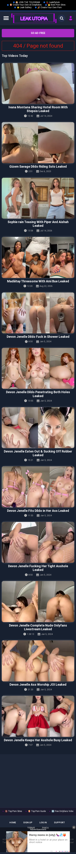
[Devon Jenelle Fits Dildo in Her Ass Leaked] (38, 486)
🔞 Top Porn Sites (13, 811)
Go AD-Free (38, 33)
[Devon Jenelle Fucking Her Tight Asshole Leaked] (38, 542)
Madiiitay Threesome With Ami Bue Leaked (38, 281)
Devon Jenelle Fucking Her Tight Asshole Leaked (38, 568)
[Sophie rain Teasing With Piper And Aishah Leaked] (38, 198)
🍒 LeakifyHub (53, 2)
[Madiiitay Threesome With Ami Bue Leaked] (38, 257)
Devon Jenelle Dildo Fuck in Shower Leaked (38, 336)
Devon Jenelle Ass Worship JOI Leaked (38, 684)
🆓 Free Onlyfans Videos (63, 811)
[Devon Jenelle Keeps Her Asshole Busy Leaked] (38, 716)
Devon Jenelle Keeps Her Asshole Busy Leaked (38, 740)
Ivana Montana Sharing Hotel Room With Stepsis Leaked (38, 109)
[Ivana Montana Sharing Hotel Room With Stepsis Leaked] (38, 83)
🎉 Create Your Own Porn (49, 7)
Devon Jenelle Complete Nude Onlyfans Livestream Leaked (38, 627)
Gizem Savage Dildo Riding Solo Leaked (38, 166)
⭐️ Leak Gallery (24, 7)
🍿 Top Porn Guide (37, 811)
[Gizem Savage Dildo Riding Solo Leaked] (38, 142)
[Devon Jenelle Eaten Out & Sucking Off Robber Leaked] (38, 427)
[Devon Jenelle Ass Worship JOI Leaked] (38, 660)
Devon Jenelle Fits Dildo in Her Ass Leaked (38, 511)
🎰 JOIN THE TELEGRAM (28, 2)
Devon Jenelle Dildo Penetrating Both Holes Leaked (38, 394)
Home (12, 822)
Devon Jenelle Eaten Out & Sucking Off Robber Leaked (38, 453)
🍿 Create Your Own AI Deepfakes (26, 5)
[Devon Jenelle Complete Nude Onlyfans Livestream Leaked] (38, 601)
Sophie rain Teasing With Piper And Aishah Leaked (38, 224)
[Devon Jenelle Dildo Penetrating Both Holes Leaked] (38, 368)
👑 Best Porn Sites (57, 5)
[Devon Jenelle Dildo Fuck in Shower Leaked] (38, 313)
